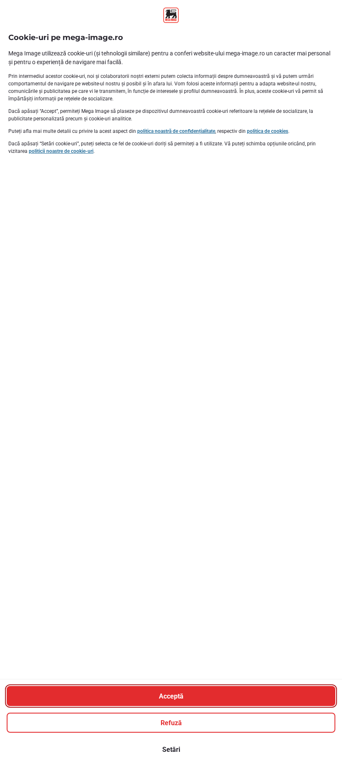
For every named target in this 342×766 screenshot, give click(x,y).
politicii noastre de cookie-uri (61, 151)
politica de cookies (267, 131)
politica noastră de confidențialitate (176, 131)
